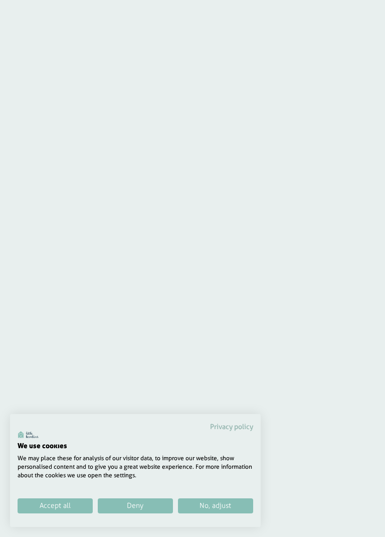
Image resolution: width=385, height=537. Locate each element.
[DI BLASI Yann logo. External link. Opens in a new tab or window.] (28, 434)
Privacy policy (231, 427)
